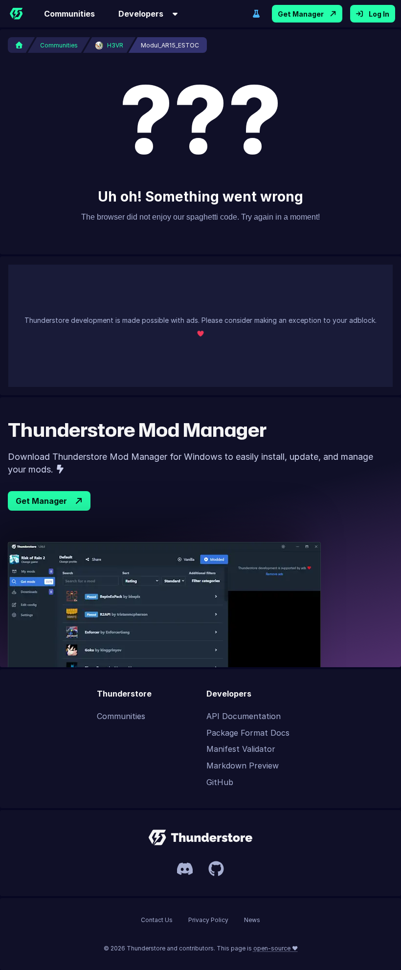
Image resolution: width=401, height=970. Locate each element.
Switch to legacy (256, 13)
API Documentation (243, 716)
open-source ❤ (275, 948)
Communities (69, 14)
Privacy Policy (208, 920)
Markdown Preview (242, 765)
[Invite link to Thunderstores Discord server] (185, 869)
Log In (379, 14)
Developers (140, 14)
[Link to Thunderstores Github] (216, 869)
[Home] (16, 13)
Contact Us (157, 920)
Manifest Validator (240, 749)
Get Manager (301, 14)
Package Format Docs (248, 733)
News (252, 920)
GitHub (219, 782)
